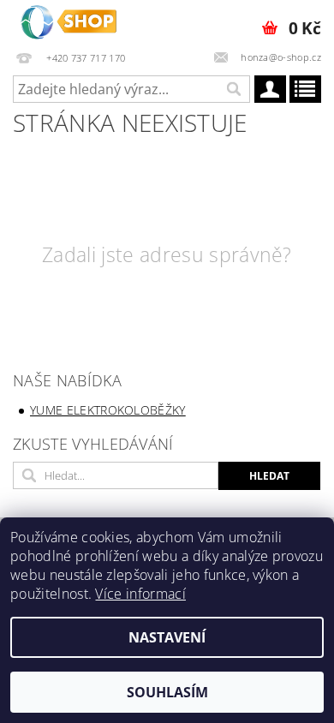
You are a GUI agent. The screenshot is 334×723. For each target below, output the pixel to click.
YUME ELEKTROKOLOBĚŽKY (108, 410)
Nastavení (167, 637)
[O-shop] (68, 22)
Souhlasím (167, 692)
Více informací (140, 593)
